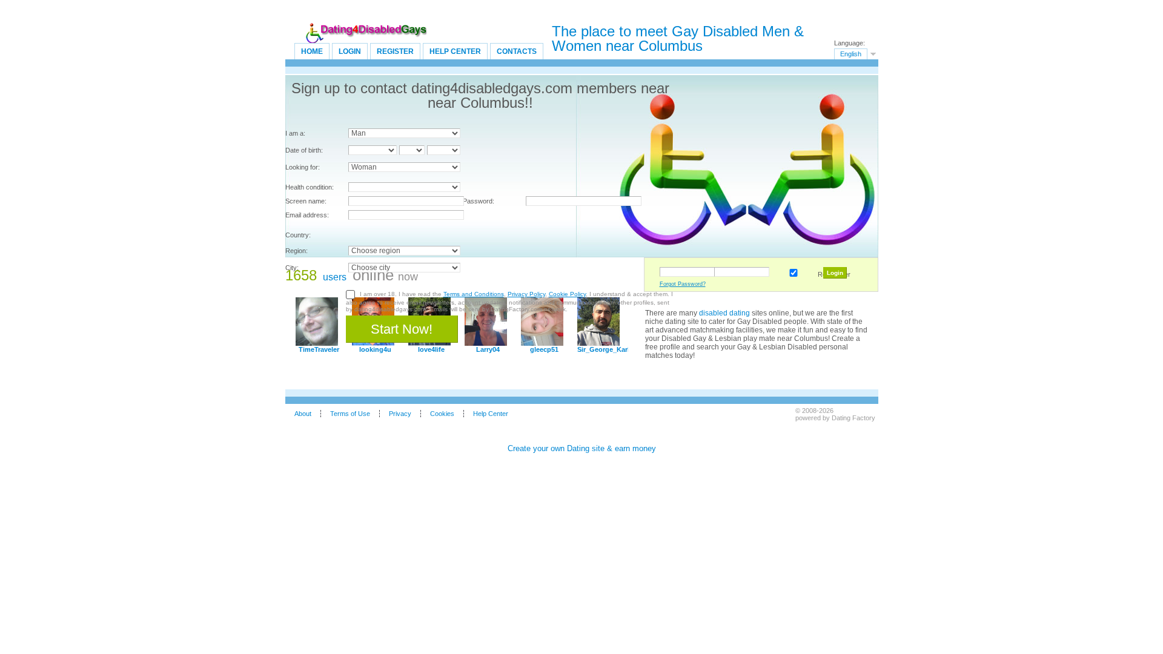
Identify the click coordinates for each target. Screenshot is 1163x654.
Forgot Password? (683, 284)
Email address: (307, 215)
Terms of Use (350, 413)
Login (350, 51)
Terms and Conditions (473, 294)
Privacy (400, 413)
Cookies (442, 413)
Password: (478, 201)
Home (312, 51)
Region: (296, 250)
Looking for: (302, 167)
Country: (298, 235)
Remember (791, 270)
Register (395, 51)
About (302, 413)
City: (292, 267)
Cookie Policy (567, 294)
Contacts (517, 51)
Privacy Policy (526, 294)
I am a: (295, 133)
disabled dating (724, 313)
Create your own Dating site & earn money (582, 448)
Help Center (455, 51)
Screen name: (305, 201)
